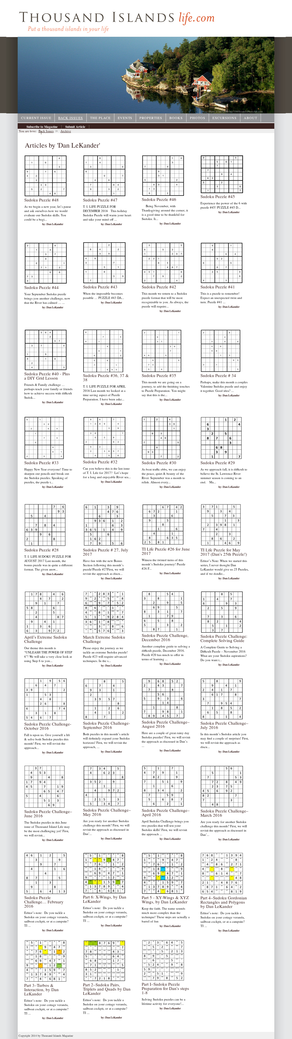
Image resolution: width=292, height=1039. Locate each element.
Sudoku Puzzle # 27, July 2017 (105, 552)
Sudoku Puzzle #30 (159, 462)
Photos (197, 117)
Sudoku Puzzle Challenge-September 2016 (106, 725)
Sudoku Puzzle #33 (41, 462)
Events (125, 117)
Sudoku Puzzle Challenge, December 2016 (165, 637)
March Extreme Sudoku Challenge (104, 639)
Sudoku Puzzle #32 (100, 462)
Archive (32, 133)
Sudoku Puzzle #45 (217, 196)
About (250, 117)
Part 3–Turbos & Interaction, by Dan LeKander (41, 989)
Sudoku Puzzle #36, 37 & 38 (106, 377)
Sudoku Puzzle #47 (100, 200)
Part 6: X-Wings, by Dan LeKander (104, 899)
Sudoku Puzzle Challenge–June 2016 (48, 813)
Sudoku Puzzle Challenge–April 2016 (166, 812)
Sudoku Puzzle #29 (217, 462)
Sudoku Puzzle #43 (100, 287)
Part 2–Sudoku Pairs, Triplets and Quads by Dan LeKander (107, 989)
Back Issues (70, 117)
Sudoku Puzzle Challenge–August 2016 (166, 724)
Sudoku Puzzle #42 (159, 287)
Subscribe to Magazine (42, 127)
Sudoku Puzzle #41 (217, 287)
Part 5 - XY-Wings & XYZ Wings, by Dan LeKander (165, 899)
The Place (100, 117)
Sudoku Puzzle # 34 (218, 375)
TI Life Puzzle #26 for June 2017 (166, 551)
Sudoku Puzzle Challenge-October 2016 (47, 726)
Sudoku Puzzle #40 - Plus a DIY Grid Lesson (47, 376)
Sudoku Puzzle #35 (159, 375)
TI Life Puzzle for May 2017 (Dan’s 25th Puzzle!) (223, 552)
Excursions (224, 117)
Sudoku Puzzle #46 (159, 199)
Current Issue (36, 117)
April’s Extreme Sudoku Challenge (45, 639)
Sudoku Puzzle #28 (41, 550)
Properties (150, 117)
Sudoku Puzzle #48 (41, 200)
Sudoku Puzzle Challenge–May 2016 (107, 812)
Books (176, 117)
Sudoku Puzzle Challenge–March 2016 (224, 813)
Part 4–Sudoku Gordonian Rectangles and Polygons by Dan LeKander (223, 902)
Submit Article (75, 127)
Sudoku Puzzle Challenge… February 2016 (44, 902)
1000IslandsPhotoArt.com (248, 111)
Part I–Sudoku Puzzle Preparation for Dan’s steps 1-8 (165, 988)
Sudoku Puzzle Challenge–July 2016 (224, 725)
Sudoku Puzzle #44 (41, 287)
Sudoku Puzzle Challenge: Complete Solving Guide (223, 638)
